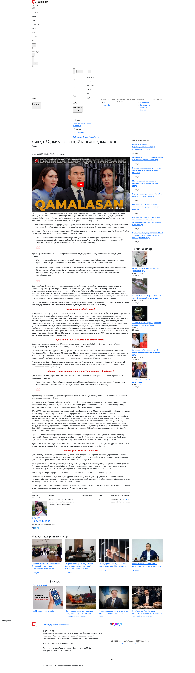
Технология (144, 102)
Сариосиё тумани (63, 504)
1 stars (127, 502)
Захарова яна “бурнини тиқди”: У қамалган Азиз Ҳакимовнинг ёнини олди (146, 352)
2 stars (119, 502)
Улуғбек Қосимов (62, 502)
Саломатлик (145, 105)
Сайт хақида (77, 137)
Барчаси (139, 144)
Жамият (77, 120)
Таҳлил (81, 132)
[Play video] (81, 184)
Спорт (75, 132)
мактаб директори (55, 499)
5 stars (115, 499)
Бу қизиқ (143, 107)
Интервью (77, 126)
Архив (96, 137)
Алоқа (91, 137)
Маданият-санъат (85, 123)
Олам (75, 123)
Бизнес (85, 137)
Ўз (33, 63)
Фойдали (77, 129)
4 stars (123, 499)
